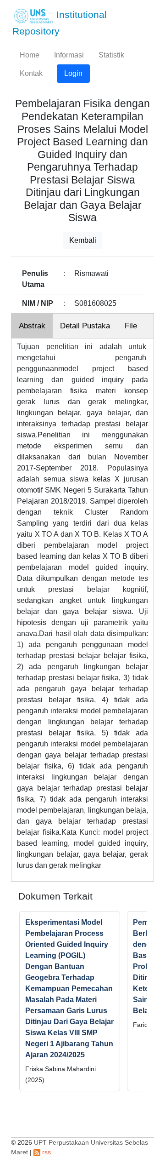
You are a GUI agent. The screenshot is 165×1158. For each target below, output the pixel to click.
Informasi (69, 55)
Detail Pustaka (85, 325)
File (131, 325)
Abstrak (32, 325)
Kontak (31, 73)
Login (73, 73)
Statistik (111, 55)
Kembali (82, 240)
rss (45, 1152)
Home (29, 55)
